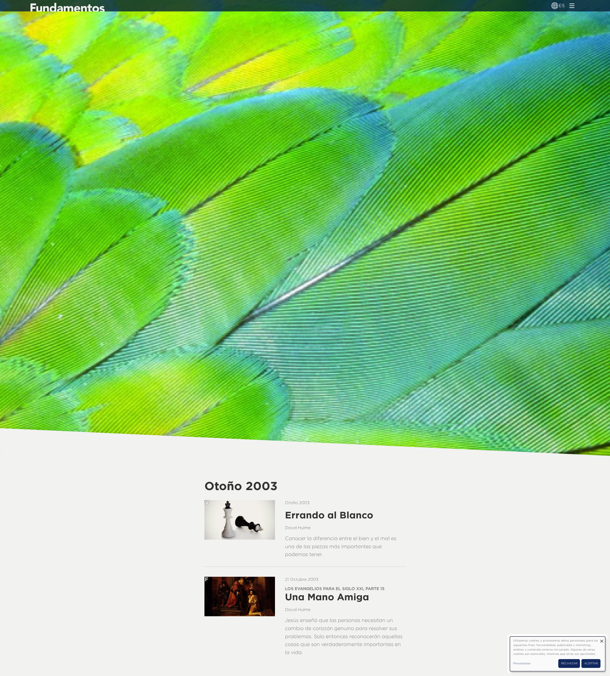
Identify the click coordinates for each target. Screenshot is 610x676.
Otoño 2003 (297, 502)
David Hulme (297, 527)
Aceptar (591, 663)
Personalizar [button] (522, 663)
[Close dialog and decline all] (601, 639)
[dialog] (557, 653)
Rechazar (569, 663)
